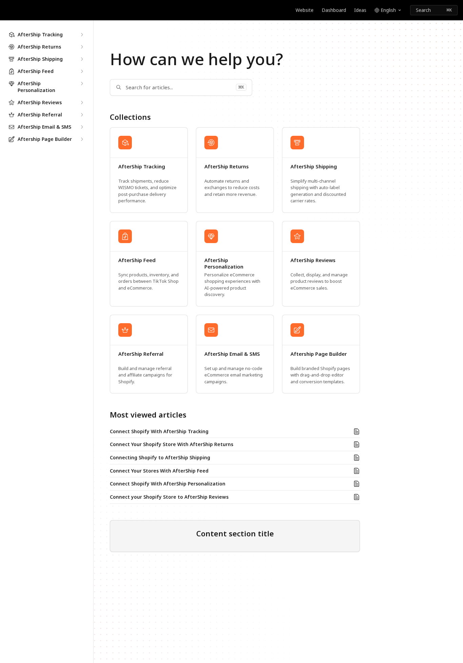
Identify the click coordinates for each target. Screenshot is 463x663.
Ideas (360, 10)
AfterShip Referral (140, 354)
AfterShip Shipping (313, 166)
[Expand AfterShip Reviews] (81, 102)
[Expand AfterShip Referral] (81, 114)
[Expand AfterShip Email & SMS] (81, 127)
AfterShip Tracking (141, 166)
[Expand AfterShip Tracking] (81, 34)
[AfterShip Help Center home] (6, 10)
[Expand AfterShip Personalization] (81, 83)
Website (305, 10)
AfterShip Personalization (223, 263)
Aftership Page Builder (318, 354)
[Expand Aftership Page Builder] (81, 139)
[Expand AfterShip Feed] (81, 71)
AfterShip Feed (137, 260)
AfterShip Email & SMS (232, 354)
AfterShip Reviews (313, 260)
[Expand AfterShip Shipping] (81, 59)
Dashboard (334, 10)
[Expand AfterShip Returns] (81, 47)
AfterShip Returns (226, 166)
